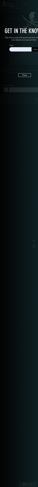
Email (11, 45)
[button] (24, 75)
